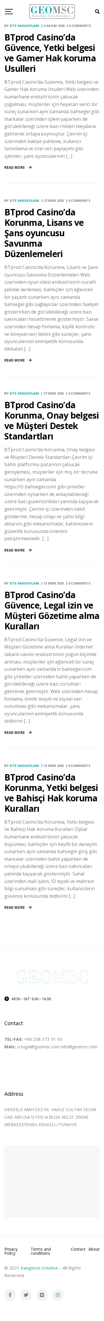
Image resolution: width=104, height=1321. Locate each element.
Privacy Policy (11, 1251)
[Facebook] (10, 1295)
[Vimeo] (42, 1295)
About (94, 1249)
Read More (15, 167)
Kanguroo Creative (39, 1268)
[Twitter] (26, 1295)
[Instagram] (58, 1295)
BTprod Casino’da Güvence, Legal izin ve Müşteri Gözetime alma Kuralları (51, 610)
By (21, 25)
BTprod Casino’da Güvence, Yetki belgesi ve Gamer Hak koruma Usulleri (50, 52)
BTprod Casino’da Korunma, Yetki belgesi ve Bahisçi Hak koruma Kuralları (51, 792)
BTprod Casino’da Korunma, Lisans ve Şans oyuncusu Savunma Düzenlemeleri (44, 233)
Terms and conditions (41, 1251)
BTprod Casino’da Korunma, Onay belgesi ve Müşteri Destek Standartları (51, 420)
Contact (78, 1249)
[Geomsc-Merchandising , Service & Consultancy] (52, 11)
